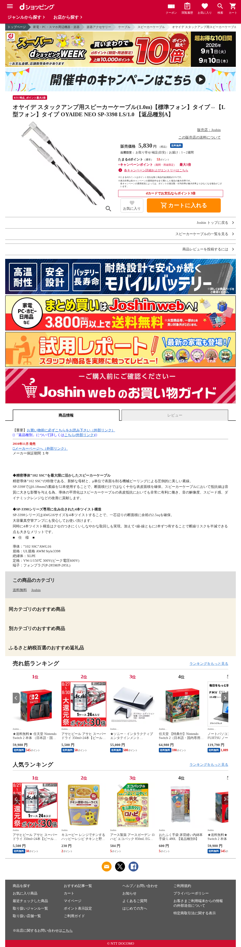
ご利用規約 (182, 886)
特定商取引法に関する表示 (194, 913)
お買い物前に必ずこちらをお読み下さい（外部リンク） (71, 430)
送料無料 (20, 590)
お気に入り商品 (25, 893)
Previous (16, 698)
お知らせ (129, 893)
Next (224, 698)
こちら (67, 930)
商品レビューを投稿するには (205, 249)
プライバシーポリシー (191, 893)
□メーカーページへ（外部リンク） (40, 448)
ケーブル (124, 27)
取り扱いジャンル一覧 (30, 908)
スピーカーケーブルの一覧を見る (201, 234)
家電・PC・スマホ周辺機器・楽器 (56, 27)
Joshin (36, 590)
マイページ (72, 901)
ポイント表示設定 (78, 908)
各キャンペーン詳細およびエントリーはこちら (156, 170)
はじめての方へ (134, 908)
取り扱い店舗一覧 (27, 916)
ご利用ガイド (74, 916)
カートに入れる (183, 205)
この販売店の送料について (199, 137)
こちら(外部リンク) (79, 435)
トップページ (17, 27)
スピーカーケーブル (151, 27)
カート (69, 893)
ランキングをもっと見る (208, 664)
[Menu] (10, 6)
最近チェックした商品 (30, 901)
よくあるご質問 (134, 901)
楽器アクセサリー (99, 27)
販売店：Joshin (209, 130)
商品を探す (21, 886)
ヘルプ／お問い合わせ (140, 886)
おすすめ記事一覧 (78, 886)
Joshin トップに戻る (212, 223)
